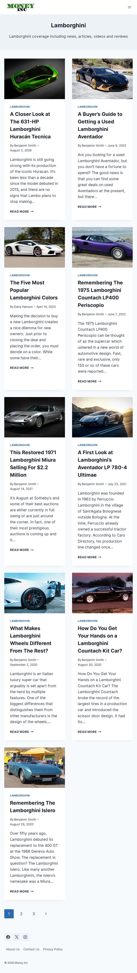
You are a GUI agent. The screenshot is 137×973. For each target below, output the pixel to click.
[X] (16, 937)
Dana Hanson (23, 307)
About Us (13, 949)
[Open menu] (129, 7)
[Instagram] (25, 937)
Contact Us (31, 949)
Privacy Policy (53, 949)
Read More (22, 211)
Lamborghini (20, 106)
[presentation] (34, 79)
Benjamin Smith (25, 145)
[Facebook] (8, 937)
